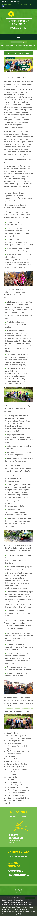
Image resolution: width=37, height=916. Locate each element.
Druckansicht (9, 45)
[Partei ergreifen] (18, 832)
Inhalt (3, 45)
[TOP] (18, 891)
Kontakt (32, 45)
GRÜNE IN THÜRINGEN (23, 4)
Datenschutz (18, 45)
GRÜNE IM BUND (7, 4)
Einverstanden (30, 898)
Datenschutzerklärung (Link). (11, 914)
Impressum (26, 45)
